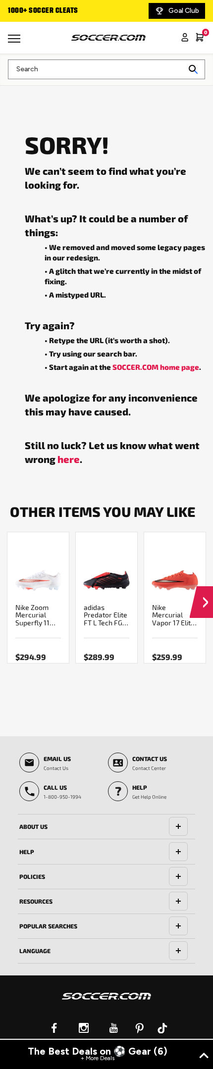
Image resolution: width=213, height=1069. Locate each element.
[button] (201, 592)
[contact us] (106, 1002)
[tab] (106, 826)
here (68, 459)
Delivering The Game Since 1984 (110, 11)
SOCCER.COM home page (155, 366)
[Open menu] (15, 42)
